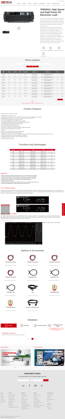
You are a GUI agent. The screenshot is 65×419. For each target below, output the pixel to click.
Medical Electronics (25, 407)
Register (62, 1)
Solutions (24, 3)
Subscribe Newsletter (50, 399)
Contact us (49, 405)
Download (35, 3)
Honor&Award (49, 408)
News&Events (42, 3)
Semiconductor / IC (25, 399)
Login (60, 1)
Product (18, 3)
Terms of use (11, 416)
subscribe (45, 380)
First (29, 338)
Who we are (49, 407)
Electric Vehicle (24, 396)
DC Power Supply (11, 396)
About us (48, 3)
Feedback (2, 416)
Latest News (49, 396)
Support (29, 3)
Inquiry (63, 208)
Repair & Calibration (37, 407)
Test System (10, 405)
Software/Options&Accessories (13, 407)
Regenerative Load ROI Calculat (39, 405)
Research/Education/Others (26, 405)
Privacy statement (17, 416)
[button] (16, 367)
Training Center (36, 399)
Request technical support (38, 402)
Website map (7, 416)
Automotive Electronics (25, 408)
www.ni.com (54, 328)
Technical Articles (55, 3)
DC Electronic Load (12, 399)
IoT (22, 410)
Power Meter (11, 402)
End (36, 338)
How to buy (35, 396)
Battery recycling (24, 402)
